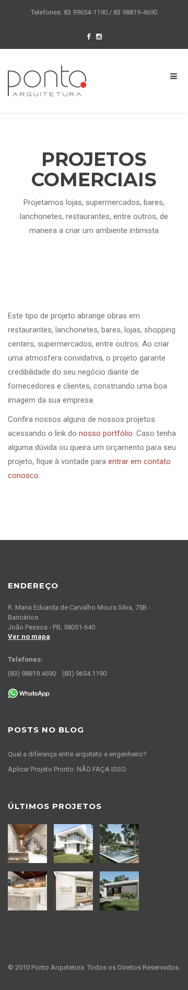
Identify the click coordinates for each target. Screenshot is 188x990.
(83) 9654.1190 (84, 673)
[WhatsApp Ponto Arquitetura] (29, 693)
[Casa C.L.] (75, 843)
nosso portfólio (106, 433)
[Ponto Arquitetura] (47, 80)
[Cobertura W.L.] (29, 890)
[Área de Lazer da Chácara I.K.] (121, 843)
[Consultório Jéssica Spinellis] (75, 890)
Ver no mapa (29, 636)
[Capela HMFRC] (29, 843)
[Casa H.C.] (121, 890)
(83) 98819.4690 (32, 673)
